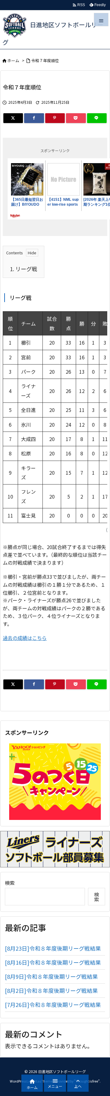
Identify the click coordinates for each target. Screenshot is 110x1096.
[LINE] (97, 118)
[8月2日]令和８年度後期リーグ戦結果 (51, 990)
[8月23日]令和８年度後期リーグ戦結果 (53, 948)
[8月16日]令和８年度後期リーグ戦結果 (53, 962)
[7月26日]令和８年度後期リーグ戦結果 (53, 1004)
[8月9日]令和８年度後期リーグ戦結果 (51, 976)
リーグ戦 (23, 269)
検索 (10, 882)
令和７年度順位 (45, 60)
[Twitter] (13, 118)
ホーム (13, 60)
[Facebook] (34, 118)
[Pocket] (76, 118)
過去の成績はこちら (25, 638)
